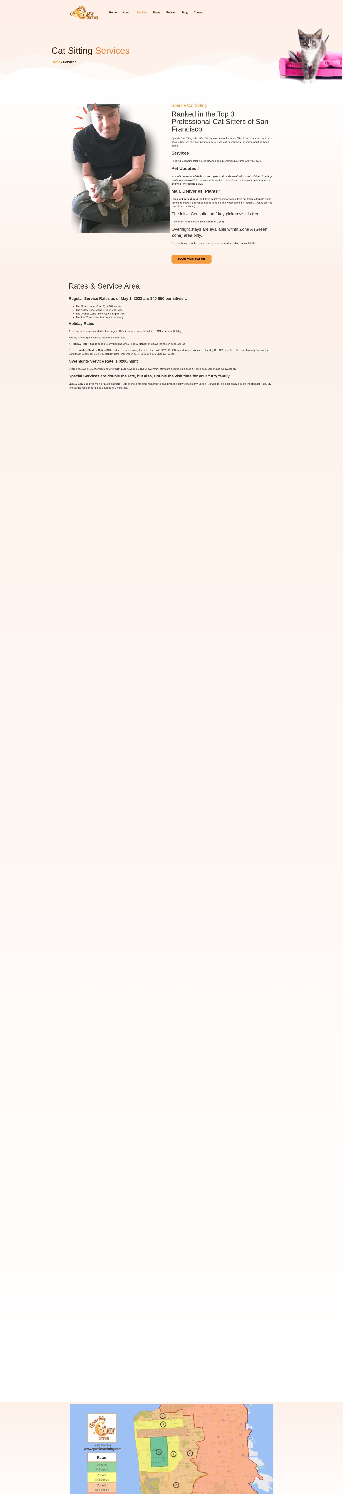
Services (142, 12)
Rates (156, 12)
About (127, 12)
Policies (171, 12)
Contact (199, 12)
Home (113, 12)
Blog (185, 12)
